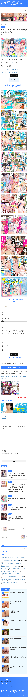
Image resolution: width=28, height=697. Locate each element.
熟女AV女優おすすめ (15, 629)
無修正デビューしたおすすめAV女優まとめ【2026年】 (14, 563)
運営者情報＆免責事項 (6, 681)
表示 (16, 79)
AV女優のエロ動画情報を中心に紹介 (14, 688)
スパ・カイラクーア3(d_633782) (10, 72)
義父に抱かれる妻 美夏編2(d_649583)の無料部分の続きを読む (17, 518)
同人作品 (4, 416)
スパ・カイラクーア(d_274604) (9, 69)
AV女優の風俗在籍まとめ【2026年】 (9, 571)
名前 (2, 445)
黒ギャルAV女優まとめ (15, 638)
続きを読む (14, 75)
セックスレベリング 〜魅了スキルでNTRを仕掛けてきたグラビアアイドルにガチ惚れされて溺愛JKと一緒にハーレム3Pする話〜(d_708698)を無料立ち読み (16, 488)
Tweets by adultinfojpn (7, 686)
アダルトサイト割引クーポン (17, 592)
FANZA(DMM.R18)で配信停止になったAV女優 (12, 576)
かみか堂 (11, 62)
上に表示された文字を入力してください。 (10, 453)
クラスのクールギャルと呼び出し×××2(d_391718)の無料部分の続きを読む (16, 475)
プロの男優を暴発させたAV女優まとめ (10, 560)
